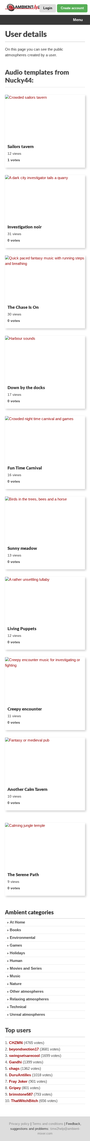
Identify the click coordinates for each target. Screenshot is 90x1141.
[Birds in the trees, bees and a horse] (45, 520)
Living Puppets (22, 629)
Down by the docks (26, 388)
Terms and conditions (47, 1124)
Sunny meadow (22, 548)
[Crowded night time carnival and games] (45, 440)
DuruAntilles (20, 1075)
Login (47, 8)
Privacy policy (19, 1124)
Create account (72, 8)
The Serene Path (23, 875)
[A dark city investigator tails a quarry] (45, 199)
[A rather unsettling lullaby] (45, 600)
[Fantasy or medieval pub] (45, 761)
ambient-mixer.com (30, 7)
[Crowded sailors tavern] (45, 118)
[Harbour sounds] (45, 359)
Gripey (15, 1088)
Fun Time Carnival (25, 468)
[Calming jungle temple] (45, 846)
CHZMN (16, 1043)
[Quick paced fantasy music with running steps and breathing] (45, 279)
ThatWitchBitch (24, 1101)
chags (14, 1068)
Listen (17, 135)
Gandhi (15, 1062)
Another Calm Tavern (28, 789)
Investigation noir (25, 227)
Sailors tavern (21, 147)
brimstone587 (21, 1094)
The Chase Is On (23, 307)
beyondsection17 (24, 1049)
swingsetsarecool (24, 1055)
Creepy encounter (25, 709)
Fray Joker (18, 1081)
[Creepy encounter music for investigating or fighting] (45, 681)
